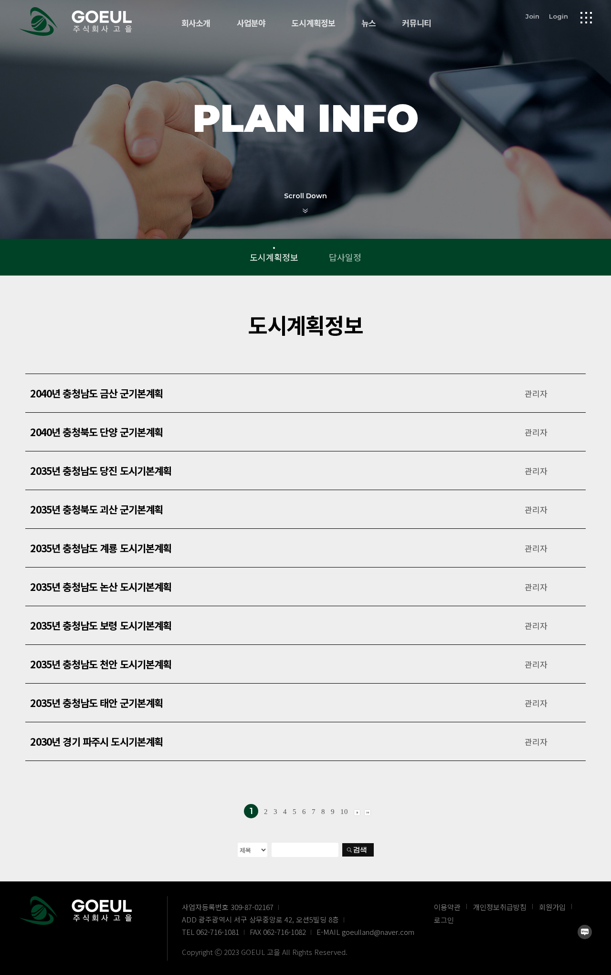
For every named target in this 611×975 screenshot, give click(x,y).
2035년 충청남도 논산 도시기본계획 (100, 586)
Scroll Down (305, 196)
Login (558, 16)
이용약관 (447, 907)
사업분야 (251, 23)
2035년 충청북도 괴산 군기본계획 (96, 509)
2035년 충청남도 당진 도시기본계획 (100, 470)
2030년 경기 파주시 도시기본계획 (96, 741)
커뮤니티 (416, 23)
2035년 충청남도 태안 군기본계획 (96, 703)
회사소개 (196, 23)
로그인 (444, 920)
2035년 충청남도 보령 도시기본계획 (100, 625)
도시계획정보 (313, 23)
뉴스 (368, 23)
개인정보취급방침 (500, 907)
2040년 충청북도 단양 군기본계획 (96, 432)
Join (532, 16)
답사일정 (345, 257)
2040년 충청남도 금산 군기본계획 (96, 393)
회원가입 (552, 907)
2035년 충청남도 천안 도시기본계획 (100, 664)
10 (344, 811)
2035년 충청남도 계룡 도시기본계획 (100, 548)
